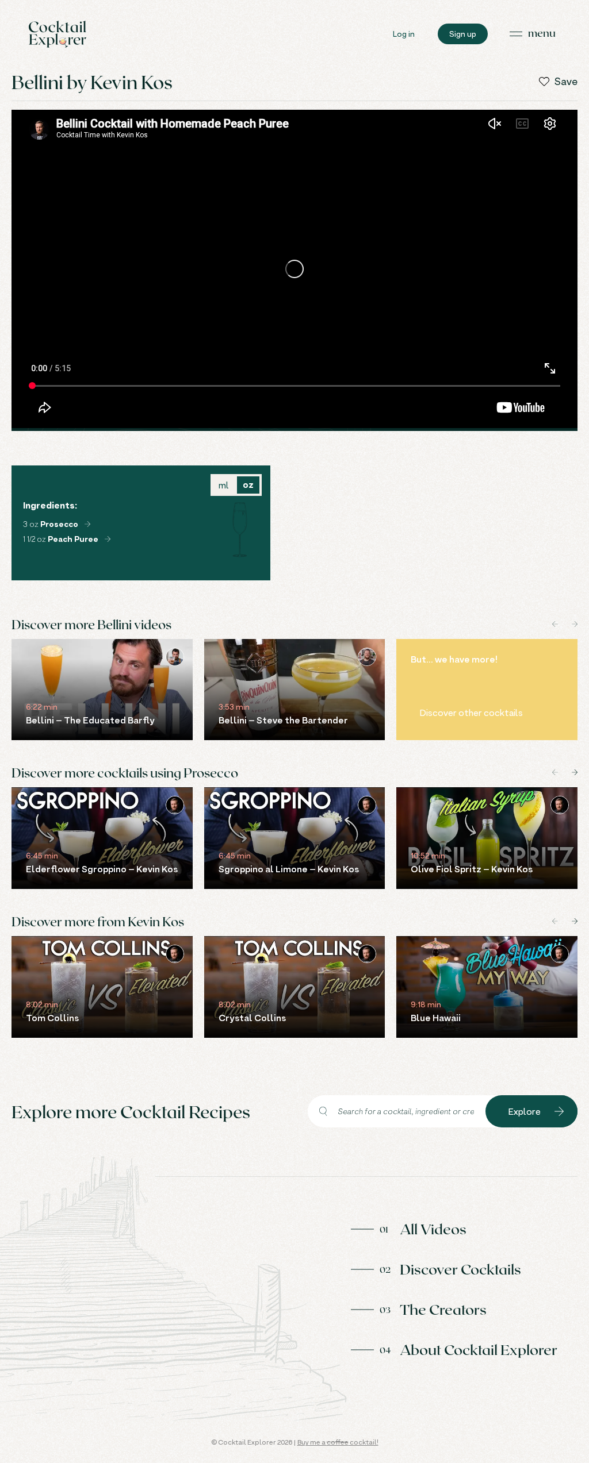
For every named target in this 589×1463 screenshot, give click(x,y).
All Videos (433, 1228)
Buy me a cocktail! (337, 1442)
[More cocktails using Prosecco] (87, 524)
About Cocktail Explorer (478, 1349)
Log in (404, 33)
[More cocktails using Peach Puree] (107, 539)
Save (565, 81)
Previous (555, 624)
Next (574, 624)
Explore (524, 1111)
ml (223, 485)
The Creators (443, 1309)
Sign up (462, 33)
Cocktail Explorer (57, 34)
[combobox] (396, 1111)
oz (248, 484)
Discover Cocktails (460, 1268)
